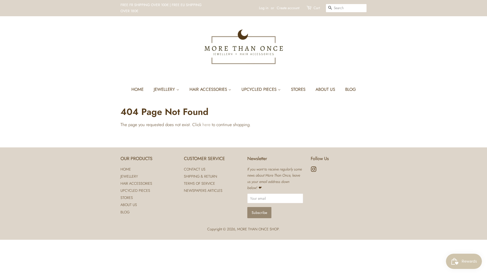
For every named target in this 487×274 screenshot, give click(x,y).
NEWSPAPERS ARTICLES (203, 190)
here (206, 125)
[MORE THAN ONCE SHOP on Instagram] (313, 170)
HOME (137, 89)
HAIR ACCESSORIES (208, 89)
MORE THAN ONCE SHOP (258, 229)
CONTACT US (194, 169)
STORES (298, 89)
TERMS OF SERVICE (199, 183)
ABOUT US (325, 89)
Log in (263, 7)
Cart (317, 7)
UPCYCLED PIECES (259, 89)
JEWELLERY (165, 89)
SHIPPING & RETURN (200, 176)
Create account (288, 7)
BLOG (350, 89)
